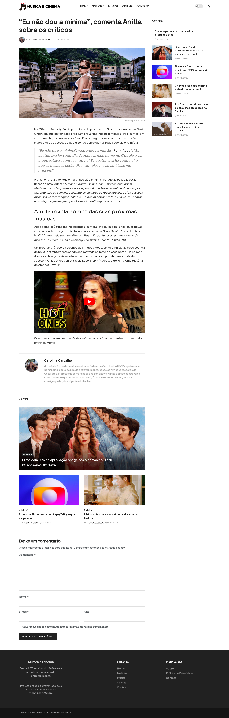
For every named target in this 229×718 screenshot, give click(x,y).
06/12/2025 (112, 523)
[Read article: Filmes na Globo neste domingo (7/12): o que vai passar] (49, 490)
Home (84, 6)
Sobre (170, 668)
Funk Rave (122, 151)
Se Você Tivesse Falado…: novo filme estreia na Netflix (191, 127)
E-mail (24, 611)
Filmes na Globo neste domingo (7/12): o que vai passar (191, 70)
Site (86, 611)
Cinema (127, 6)
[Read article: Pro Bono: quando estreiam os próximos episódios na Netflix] (162, 109)
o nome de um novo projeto (96, 256)
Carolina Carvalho (40, 39)
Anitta (66, 129)
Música (113, 6)
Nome (24, 596)
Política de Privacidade (179, 673)
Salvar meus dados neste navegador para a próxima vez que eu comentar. (65, 626)
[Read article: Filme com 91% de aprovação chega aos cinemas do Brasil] (82, 438)
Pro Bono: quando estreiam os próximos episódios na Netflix (192, 108)
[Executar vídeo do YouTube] (89, 302)
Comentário (27, 554)
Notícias (98, 6)
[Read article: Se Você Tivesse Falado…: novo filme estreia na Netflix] (162, 129)
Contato (142, 6)
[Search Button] (209, 6)
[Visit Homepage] (40, 6)
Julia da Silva (34, 465)
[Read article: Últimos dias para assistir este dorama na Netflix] (114, 490)
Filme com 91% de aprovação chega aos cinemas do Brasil (67, 460)
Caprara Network (36, 689)
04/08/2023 (62, 39)
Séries (88, 510)
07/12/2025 (50, 465)
